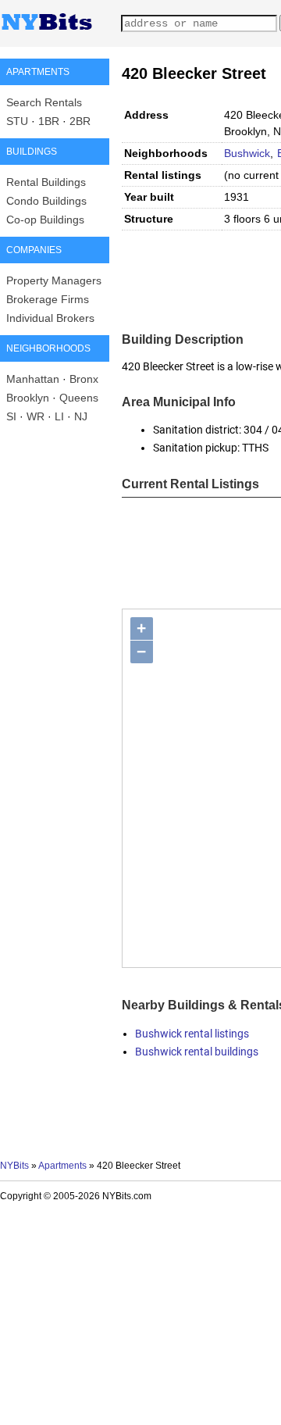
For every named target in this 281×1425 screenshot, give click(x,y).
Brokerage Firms (47, 299)
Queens (78, 397)
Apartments (62, 1165)
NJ (80, 416)
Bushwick (247, 153)
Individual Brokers (50, 318)
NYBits (14, 1165)
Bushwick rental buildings (196, 1051)
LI (59, 416)
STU (17, 121)
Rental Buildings (46, 182)
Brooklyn (27, 397)
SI (11, 416)
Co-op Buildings (45, 219)
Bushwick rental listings (192, 1033)
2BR (80, 121)
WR (35, 416)
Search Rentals (44, 102)
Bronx (83, 379)
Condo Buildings (46, 201)
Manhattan (32, 379)
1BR (48, 121)
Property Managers (53, 280)
